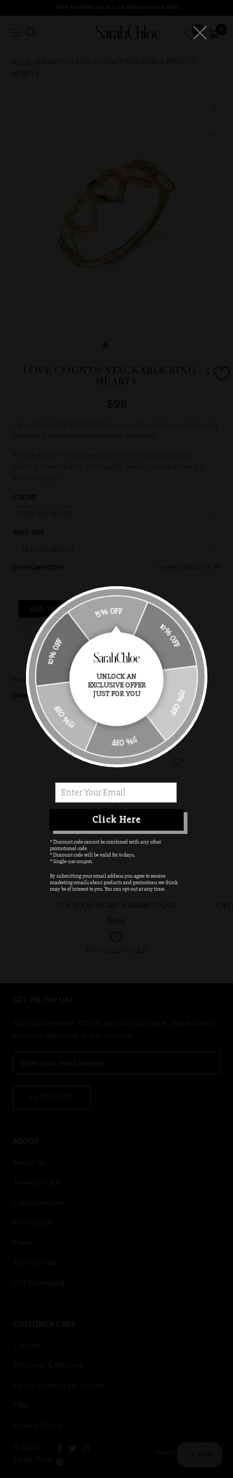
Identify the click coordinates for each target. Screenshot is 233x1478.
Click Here (117, 819)
